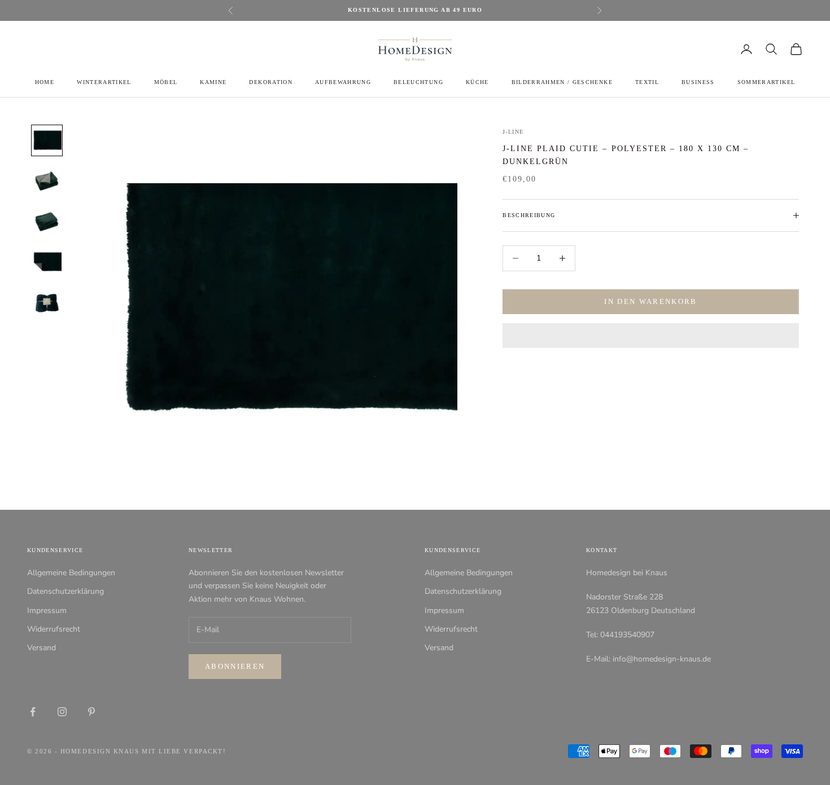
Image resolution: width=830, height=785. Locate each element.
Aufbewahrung (343, 82)
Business (698, 82)
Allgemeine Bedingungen (71, 572)
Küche (477, 82)
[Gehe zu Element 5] (47, 303)
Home (44, 82)
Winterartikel (104, 82)
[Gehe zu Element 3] (47, 221)
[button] (651, 335)
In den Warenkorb (650, 301)
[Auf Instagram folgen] (62, 711)
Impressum (47, 610)
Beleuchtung (418, 82)
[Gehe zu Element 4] (47, 262)
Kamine (213, 82)
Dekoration (270, 82)
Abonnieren (235, 666)
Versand (41, 647)
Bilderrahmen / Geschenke (562, 82)
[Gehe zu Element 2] (47, 181)
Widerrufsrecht (53, 629)
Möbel (166, 82)
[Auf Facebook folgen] (32, 711)
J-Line (513, 132)
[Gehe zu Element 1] (47, 140)
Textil (647, 82)
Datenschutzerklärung (65, 591)
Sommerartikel (766, 82)
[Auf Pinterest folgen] (91, 711)
